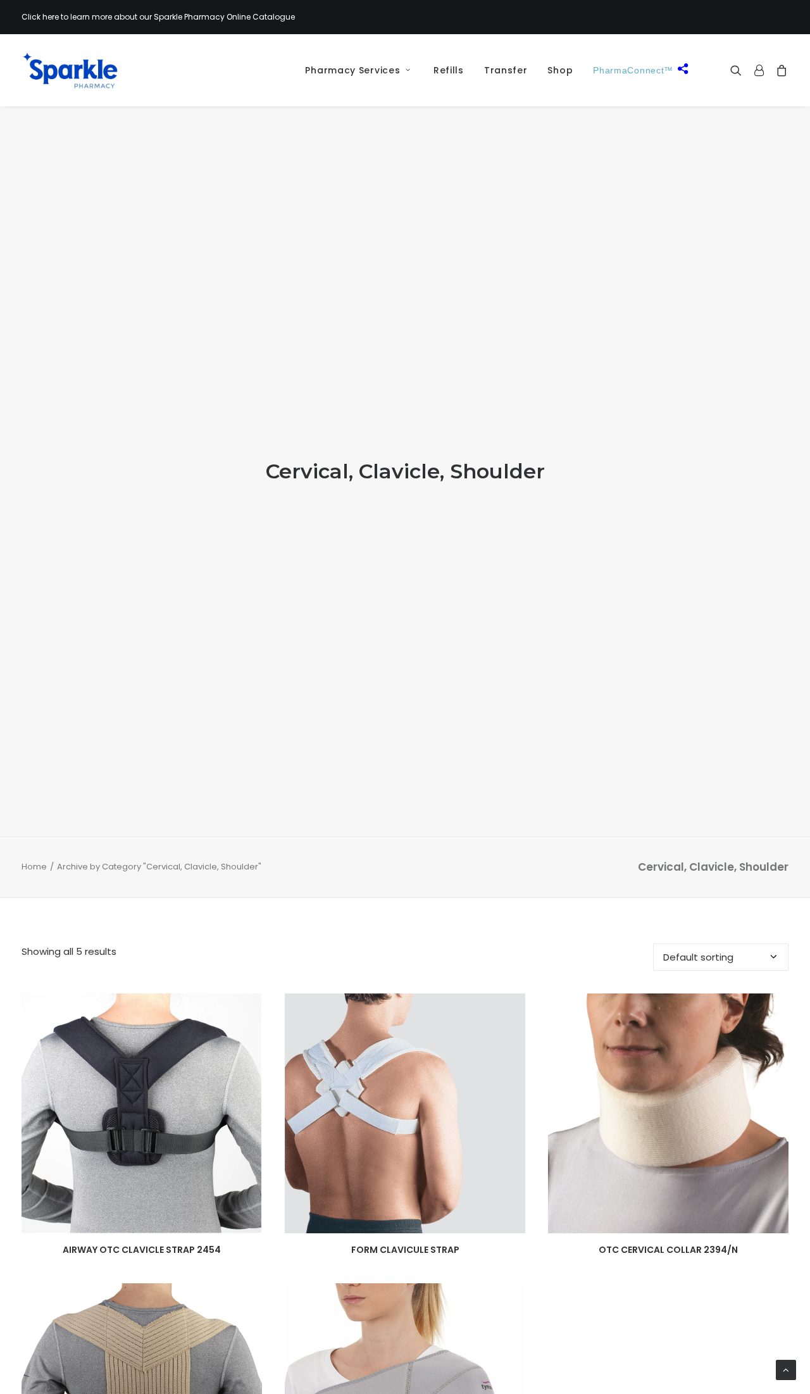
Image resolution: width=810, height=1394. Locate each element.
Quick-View (247, 1008)
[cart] (779, 70)
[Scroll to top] (786, 1369)
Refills (448, 70)
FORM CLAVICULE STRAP (405, 1249)
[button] (738, 70)
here (50, 16)
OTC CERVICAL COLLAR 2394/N (668, 1249)
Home (34, 867)
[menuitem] (353, 70)
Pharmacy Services (352, 70)
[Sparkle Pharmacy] (70, 70)
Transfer (506, 70)
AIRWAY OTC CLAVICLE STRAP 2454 (142, 1249)
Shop (560, 70)
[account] (758, 70)
